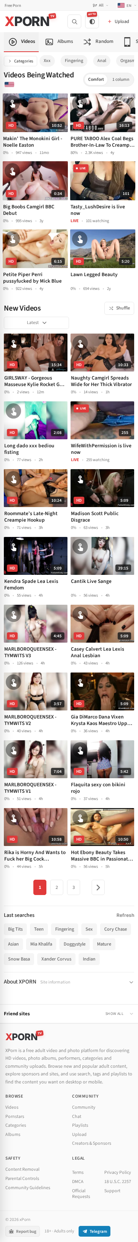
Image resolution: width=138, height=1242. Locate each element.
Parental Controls (22, 1178)
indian (89, 959)
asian (13, 944)
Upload (79, 1134)
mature (104, 944)
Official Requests (81, 1194)
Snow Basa (19, 959)
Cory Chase (115, 929)
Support (112, 1191)
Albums (12, 1134)
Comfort (96, 79)
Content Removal (22, 1169)
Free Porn (13, 5)
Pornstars (14, 1116)
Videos (11, 1107)
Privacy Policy (117, 1172)
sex (89, 929)
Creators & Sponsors (91, 1143)
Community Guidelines (27, 1188)
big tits (15, 929)
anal (101, 60)
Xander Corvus (56, 959)
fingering (74, 60)
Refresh (125, 915)
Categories (23, 61)
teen (39, 929)
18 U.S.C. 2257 (117, 1181)
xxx (47, 60)
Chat (76, 1116)
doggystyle (74, 944)
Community (83, 1107)
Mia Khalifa (41, 944)
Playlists (80, 1125)
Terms (78, 1172)
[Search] (74, 21)
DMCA (78, 1181)
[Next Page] (98, 887)
